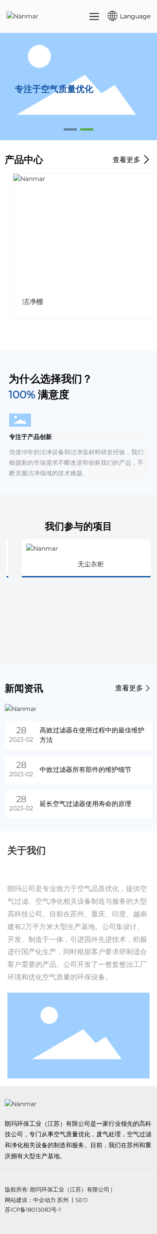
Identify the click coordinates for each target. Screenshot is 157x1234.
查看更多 (127, 160)
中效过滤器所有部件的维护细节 (85, 769)
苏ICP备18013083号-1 (33, 1209)
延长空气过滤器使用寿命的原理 (85, 803)
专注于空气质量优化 (54, 89)
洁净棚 (28, 301)
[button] (70, 129)
